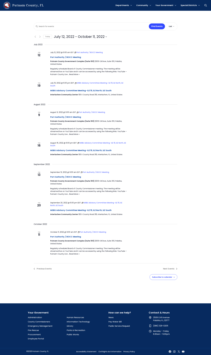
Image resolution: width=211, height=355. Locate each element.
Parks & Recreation (76, 330)
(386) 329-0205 (160, 325)
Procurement (34, 334)
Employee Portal (36, 338)
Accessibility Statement (86, 351)
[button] (206, 5)
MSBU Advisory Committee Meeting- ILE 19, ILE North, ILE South (80, 90)
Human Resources (75, 317)
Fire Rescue (33, 330)
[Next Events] (39, 36)
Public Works (73, 334)
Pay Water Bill (115, 321)
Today (47, 37)
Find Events (157, 26)
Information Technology (78, 321)
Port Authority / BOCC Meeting (65, 57)
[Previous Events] (35, 36)
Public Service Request (119, 326)
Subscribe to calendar (162, 277)
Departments (122, 5)
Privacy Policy (129, 351)
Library (70, 326)
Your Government (164, 5)
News (111, 317)
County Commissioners (39, 321)
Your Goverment (38, 312)
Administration (35, 317)
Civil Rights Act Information (109, 351)
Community (142, 5)
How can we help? (119, 312)
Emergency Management (40, 326)
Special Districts (189, 5)
